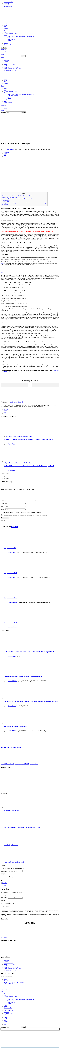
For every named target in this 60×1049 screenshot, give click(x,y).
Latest (5, 24)
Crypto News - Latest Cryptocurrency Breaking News (18, 436)
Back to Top (4, 989)
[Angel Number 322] (31, 537)
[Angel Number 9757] (31, 612)
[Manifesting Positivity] (31, 836)
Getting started (5, 200)
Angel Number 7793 (10, 573)
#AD (2, 272)
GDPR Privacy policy (9, 64)
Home (5, 30)
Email (2, 506)
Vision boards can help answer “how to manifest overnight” (16, 198)
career (2, 263)
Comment (3, 500)
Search (23, 56)
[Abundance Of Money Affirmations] (31, 716)
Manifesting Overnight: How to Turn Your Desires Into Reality (17, 196)
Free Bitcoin (7, 66)
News (5, 35)
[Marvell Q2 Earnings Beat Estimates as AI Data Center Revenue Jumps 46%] (31, 427)
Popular (6, 25)
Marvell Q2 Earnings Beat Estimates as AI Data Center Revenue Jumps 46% (28, 439)
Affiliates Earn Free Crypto (10, 33)
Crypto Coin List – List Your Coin (12, 68)
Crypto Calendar (11, 39)
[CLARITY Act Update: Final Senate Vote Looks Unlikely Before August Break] (31, 454)
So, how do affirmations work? (9, 197)
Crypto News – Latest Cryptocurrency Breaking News (20, 36)
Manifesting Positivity (11, 845)
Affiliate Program (8, 6)
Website (3, 509)
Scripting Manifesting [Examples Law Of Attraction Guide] (23, 676)
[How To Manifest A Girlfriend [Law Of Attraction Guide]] (31, 819)
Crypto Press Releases (12, 37)
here (43, 910)
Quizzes (6, 43)
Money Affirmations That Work (14, 862)
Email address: (4, 871)
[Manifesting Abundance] (31, 802)
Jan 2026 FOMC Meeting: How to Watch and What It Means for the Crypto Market (31, 701)
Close (2, 991)
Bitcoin (5, 42)
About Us (6, 3)
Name (3, 503)
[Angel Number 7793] (31, 562)
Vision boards (5, 201)
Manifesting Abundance (11, 810)
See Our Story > (5, 937)
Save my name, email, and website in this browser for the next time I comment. (21, 512)
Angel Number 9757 (10, 623)
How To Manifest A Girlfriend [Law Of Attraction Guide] (22, 827)
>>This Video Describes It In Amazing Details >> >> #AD (27, 231)
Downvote (45, 385)
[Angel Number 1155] (31, 587)
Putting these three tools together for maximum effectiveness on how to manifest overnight (24, 203)
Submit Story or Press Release (11, 67)
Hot (5, 26)
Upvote (14, 385)
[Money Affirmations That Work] (31, 853)
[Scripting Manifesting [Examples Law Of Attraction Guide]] (31, 666)
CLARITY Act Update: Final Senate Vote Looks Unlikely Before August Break (29, 466)
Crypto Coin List (8, 45)
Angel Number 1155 (10, 598)
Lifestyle (9, 40)
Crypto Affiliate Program (10, 70)
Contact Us (6, 61)
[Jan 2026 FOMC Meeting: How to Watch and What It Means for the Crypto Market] (31, 691)
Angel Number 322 (10, 548)
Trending (6, 28)
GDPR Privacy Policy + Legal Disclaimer (14, 982)
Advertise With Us (8, 2)
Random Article (8, 4)
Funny (5, 32)
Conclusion (4, 204)
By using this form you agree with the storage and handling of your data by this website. (24, 515)
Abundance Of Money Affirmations (15, 726)
